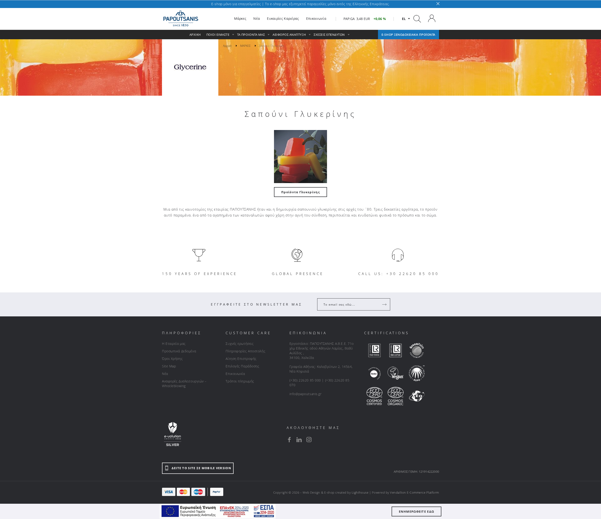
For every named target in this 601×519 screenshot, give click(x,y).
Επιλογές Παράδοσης (242, 366)
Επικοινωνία (235, 373)
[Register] (385, 304)
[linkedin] (299, 439)
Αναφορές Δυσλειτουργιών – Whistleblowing (184, 383)
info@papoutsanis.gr (305, 394)
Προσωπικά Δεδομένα (179, 351)
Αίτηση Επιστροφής (241, 358)
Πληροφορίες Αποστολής (245, 351)
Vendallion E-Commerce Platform (414, 492)
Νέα (165, 373)
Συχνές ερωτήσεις (240, 343)
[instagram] (309, 439)
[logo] (181, 18)
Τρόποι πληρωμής (240, 381)
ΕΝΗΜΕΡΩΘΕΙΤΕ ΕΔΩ (416, 511)
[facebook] (289, 439)
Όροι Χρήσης (172, 358)
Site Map (169, 366)
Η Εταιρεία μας (174, 343)
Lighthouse (360, 492)
